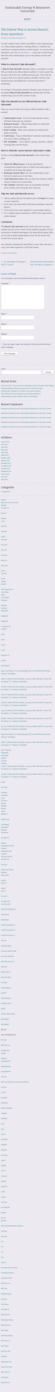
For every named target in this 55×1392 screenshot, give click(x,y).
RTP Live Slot (5, 1351)
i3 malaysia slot (6, 626)
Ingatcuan (4, 600)
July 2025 (4, 476)
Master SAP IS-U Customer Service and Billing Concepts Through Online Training (27, 385)
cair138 (3, 1134)
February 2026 (5, 458)
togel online (4, 755)
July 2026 (4, 444)
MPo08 (3, 809)
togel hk (3, 758)
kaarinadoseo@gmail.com (17, 38)
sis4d (2, 521)
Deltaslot (4, 605)
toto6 (2, 1124)
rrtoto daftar (5, 592)
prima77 (3, 993)
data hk (3, 1008)
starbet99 (4, 1113)
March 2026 (5, 455)
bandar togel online (7, 869)
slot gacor (4, 539)
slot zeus (4, 1087)
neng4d (3, 581)
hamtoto (3, 1212)
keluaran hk (4, 753)
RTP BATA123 (6, 972)
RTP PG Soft (5, 1314)
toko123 (3, 1262)
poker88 (3, 584)
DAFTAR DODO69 (7, 956)
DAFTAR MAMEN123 (8, 909)
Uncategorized (5, 491)
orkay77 (3, 888)
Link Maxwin (5, 665)
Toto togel (4, 787)
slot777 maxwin (6, 750)
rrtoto (3, 634)
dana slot (4, 560)
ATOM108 (4, 832)
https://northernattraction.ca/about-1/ (12, 1226)
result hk (4, 761)
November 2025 (6, 466)
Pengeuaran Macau (7, 1320)
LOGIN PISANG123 (8, 935)
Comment (5, 283)
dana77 (3, 1160)
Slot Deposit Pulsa (7, 1335)
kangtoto (4, 505)
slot (2, 1241)
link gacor (4, 967)
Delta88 (3, 518)
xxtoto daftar (5, 597)
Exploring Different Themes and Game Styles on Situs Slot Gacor (22, 388)
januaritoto (4, 1103)
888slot (3, 803)
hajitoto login (5, 819)
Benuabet (4, 830)
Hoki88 (3, 500)
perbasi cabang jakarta (8, 1014)
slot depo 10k (5, 901)
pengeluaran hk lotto (7, 846)
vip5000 (3, 629)
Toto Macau (5, 1304)
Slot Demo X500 (6, 1278)
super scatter (5, 875)
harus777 (4, 883)
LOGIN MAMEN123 (8, 925)
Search (3, 369)
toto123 (3, 891)
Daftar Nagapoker (6, 1108)
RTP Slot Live (5, 1045)
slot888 (3, 660)
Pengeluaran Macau (7, 1273)
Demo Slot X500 (6, 1367)
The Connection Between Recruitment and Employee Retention (21, 393)
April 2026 (4, 452)
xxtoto (3, 645)
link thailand (5, 920)
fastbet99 (4, 1144)
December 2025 (6, 463)
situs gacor (4, 565)
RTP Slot (4, 1288)
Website (4, 334)
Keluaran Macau (6, 946)
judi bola (4, 526)
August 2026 (5, 441)
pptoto (3, 595)
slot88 (3, 782)
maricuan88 (4, 827)
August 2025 (5, 474)
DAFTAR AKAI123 (7, 961)
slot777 (3, 1171)
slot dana (4, 982)
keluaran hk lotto (6, 851)
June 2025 (4, 479)
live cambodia (5, 1207)
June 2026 (4, 447)
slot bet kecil (5, 914)
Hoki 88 (3, 513)
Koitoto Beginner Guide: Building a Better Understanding (19, 396)
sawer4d (3, 573)
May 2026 (4, 450)
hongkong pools (6, 1003)
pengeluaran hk (6, 1061)
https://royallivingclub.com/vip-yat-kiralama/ (15, 1082)
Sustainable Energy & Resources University (27, 9)
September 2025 (6, 471)
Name (4, 314)
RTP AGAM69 (6, 977)
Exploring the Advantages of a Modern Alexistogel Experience (21, 391)
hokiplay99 (4, 611)
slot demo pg (5, 1309)
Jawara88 (4, 792)
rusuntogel (4, 795)
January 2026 (5, 460)
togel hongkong (6, 987)
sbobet (3, 537)
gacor (3, 798)
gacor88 (3, 1220)
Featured (4, 38)
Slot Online (4, 1330)
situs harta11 (25, 52)
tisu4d (3, 571)
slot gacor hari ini (6, 856)
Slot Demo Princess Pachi (9, 1267)
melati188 (4, 1186)
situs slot (4, 550)
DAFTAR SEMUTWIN (8, 951)
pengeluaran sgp (6, 1362)
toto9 (2, 1129)
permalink (13, 253)
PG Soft (3, 940)
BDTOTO (4, 814)
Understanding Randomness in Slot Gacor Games (35, 408)
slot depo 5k (5, 508)
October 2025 (5, 468)
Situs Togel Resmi (7, 589)
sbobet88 (4, 531)
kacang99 (4, 1097)
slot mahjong (5, 824)
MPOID (3, 806)
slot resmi (4, 555)
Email (4, 324)
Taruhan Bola (5, 1050)
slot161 (3, 1092)
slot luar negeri (5, 904)
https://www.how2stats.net (9, 502)
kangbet (3, 1165)
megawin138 (5, 655)
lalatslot (3, 843)
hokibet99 (4, 1118)
